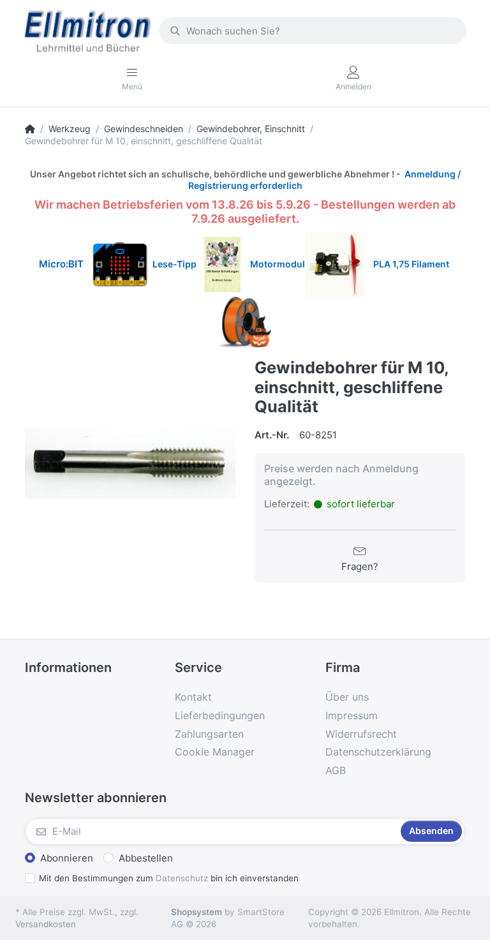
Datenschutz (182, 878)
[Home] (30, 129)
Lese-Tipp (178, 263)
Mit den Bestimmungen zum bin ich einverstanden (169, 878)
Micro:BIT (61, 264)
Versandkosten (45, 924)
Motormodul (274, 263)
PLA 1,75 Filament (412, 263)
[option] (130, 463)
